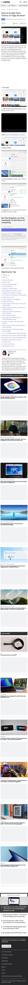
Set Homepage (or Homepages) (11, 299)
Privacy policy (5, 957)
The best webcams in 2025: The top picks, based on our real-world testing (14, 921)
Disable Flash (6, 282)
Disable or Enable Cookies (9, 288)
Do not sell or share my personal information (12, 976)
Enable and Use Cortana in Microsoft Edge (14, 335)
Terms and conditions (7, 951)
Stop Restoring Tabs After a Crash (11, 291)
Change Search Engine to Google (11, 293)
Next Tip (4, 277)
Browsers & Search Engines (12, 9)
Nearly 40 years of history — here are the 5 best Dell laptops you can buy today (15, 915)
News (3, 19)
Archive (3, 970)
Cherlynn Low (10, 19)
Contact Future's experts (7, 954)
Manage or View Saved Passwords (12, 340)
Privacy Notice (19, 235)
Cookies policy (5, 961)
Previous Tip (5, 275)
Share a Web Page (7, 280)
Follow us (16, 23)
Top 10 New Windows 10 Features (15, 135)
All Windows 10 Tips (8, 346)
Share (5, 23)
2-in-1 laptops (12, 5)
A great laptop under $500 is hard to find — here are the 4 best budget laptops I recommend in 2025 (14, 908)
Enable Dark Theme (8, 301)
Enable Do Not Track (8, 297)
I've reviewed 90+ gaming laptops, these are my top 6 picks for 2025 (14, 927)
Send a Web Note (7, 286)
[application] (14, 122)
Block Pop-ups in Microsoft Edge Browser (14, 337)
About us (4, 967)
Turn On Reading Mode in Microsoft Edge (14, 333)
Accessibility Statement (7, 964)
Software (3, 9)
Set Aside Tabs (6, 342)
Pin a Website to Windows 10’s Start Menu (14, 295)
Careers (3, 973)
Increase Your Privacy (8, 344)
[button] (2, 2)
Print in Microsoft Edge (8, 315)
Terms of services (17, 233)
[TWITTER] (9, 355)
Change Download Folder (9, 284)
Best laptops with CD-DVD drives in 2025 (15, 932)
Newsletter (24, 23)
